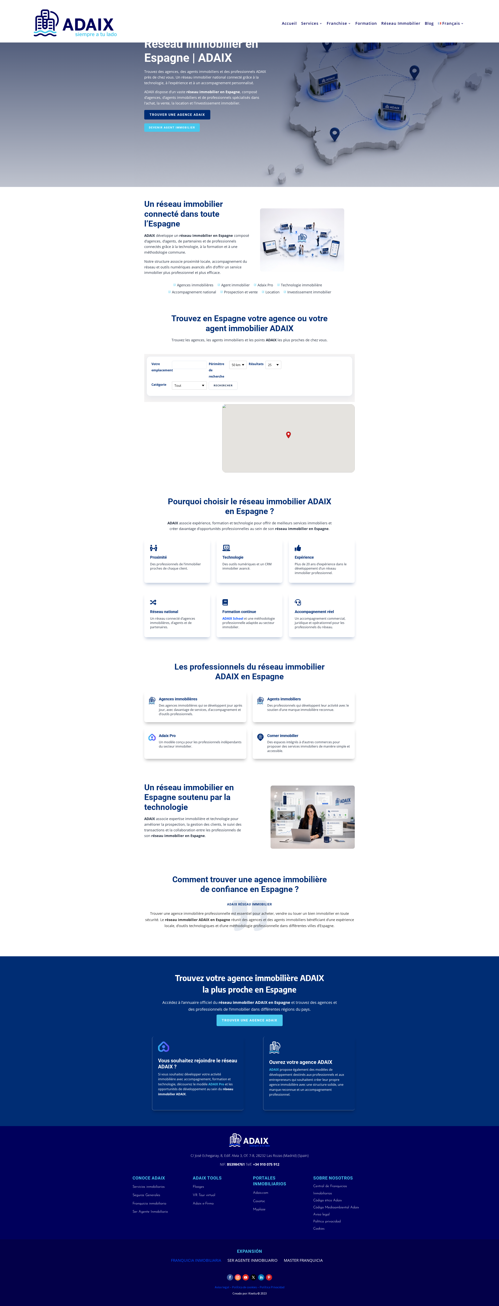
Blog (429, 23)
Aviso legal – (223, 1287)
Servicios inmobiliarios (149, 1187)
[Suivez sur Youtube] (245, 1277)
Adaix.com (260, 1193)
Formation (366, 23)
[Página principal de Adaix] (75, 23)
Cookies (319, 1229)
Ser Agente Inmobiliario (150, 1212)
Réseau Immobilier (400, 23)
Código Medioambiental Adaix (336, 1207)
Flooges (198, 1187)
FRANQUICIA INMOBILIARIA (196, 1260)
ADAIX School (232, 618)
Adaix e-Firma (203, 1203)
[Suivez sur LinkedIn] (261, 1277)
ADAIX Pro (216, 1084)
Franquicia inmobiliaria (149, 1203)
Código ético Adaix (327, 1200)
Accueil (289, 23)
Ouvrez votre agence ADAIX (300, 1062)
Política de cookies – (245, 1287)
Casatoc (259, 1201)
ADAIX (274, 1069)
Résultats (256, 364)
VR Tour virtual (204, 1195)
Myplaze (259, 1209)
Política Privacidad (271, 1287)
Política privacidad (327, 1221)
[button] (288, 435)
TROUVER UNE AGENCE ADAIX (177, 115)
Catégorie (158, 384)
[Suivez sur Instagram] (238, 1277)
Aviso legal (321, 1214)
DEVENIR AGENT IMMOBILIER (172, 127)
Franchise (337, 23)
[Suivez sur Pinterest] (269, 1277)
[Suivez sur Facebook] (230, 1277)
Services (310, 23)
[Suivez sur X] (253, 1277)
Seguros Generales (146, 1195)
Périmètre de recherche (216, 370)
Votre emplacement (160, 367)
